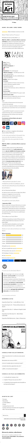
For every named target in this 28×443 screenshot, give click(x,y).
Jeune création (5, 132)
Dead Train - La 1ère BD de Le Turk (10, 17)
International (20, 131)
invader (17, 418)
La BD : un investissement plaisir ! (10, 368)
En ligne (10, 27)
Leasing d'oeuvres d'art (8, 406)
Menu (14, 22)
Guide (4, 27)
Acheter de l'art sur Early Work (10, 37)
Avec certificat (6, 131)
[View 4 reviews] (13, 237)
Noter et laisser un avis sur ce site (16, 31)
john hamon (21, 418)
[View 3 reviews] (13, 239)
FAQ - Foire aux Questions (9, 409)
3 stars (3, 239)
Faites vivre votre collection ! (21, 323)
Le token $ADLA (6, 402)
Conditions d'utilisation (13, 434)
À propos (5, 399)
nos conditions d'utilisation (16, 280)
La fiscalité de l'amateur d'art (11, 377)
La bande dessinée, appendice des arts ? (11, 366)
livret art (12, 418)
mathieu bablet (6, 418)
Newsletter (5, 401)
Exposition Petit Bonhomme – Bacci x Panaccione (14, 318)
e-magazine (13, 131)
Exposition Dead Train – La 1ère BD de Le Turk (13, 302)
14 (22, 235)
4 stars (3, 237)
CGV (20, 434)
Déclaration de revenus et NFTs (9, 360)
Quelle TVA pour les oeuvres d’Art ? (13, 379)
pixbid (24, 419)
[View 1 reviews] (13, 243)
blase (15, 418)
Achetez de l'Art (9, 16)
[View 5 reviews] (13, 235)
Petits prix (12, 132)
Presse (4, 404)
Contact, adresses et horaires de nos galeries (13, 407)
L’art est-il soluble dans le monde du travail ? (12, 363)
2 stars (3, 241)
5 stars (3, 235)
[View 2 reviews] (13, 241)
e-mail (23, 93)
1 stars (3, 243)
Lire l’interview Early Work (9, 190)
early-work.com (18, 149)
